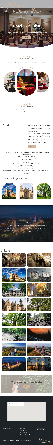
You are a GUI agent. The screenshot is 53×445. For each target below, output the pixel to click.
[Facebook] (49, 7)
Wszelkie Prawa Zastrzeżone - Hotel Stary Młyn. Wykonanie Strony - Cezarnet (16, 440)
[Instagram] (51, 7)
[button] (2, 7)
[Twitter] (43, 429)
